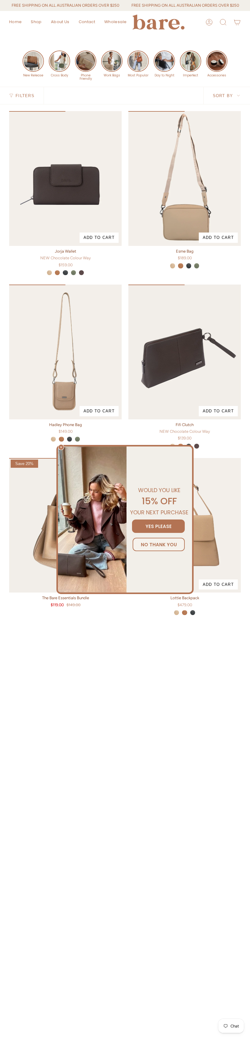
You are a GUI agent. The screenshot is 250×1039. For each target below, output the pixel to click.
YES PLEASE (158, 526)
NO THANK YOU (159, 544)
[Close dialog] (61, 447)
